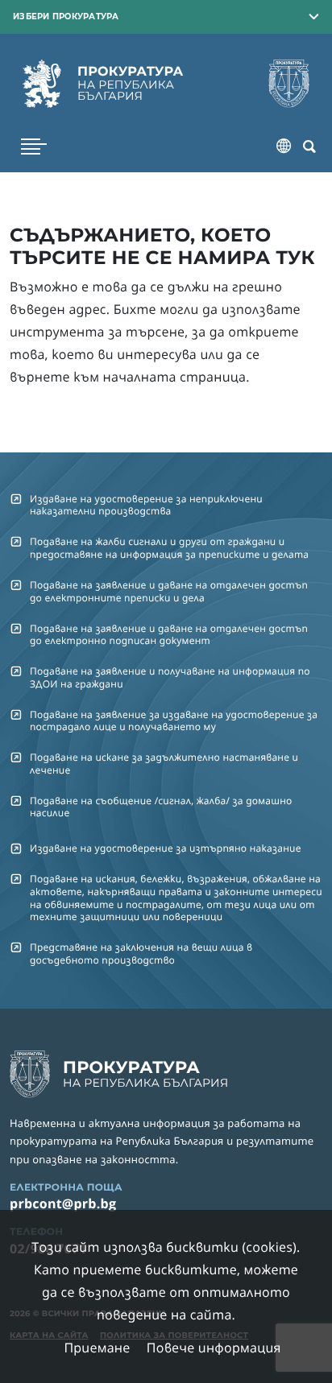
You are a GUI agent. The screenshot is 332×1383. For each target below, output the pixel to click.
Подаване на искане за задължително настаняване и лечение (164, 763)
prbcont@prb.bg (63, 1203)
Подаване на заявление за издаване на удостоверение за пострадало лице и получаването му (173, 720)
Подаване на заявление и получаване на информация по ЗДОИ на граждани (170, 677)
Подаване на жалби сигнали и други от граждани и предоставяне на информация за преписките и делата (169, 547)
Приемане (97, 1347)
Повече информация (214, 1347)
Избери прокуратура (66, 16)
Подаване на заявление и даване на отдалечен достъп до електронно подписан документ (169, 634)
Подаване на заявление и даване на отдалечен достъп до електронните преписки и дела (169, 591)
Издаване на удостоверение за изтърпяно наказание (165, 848)
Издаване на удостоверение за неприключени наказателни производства (146, 505)
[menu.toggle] (34, 146)
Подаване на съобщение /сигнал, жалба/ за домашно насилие (161, 806)
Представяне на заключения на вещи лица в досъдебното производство (141, 953)
